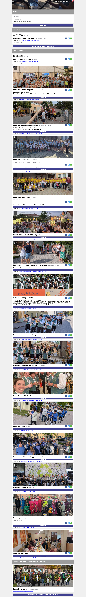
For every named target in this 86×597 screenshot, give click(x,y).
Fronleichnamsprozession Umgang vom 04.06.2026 (31, 339)
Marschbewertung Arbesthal (23, 298)
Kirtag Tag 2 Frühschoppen (23, 90)
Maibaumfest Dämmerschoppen (24, 457)
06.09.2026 (20, 35)
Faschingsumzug (19, 518)
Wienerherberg (42, 365)
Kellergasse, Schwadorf (54, 265)
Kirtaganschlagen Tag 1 (21, 197)
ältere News (43, 25)
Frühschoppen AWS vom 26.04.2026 (28, 491)
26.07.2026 (16, 16)
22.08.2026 (20, 56)
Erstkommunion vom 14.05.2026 (27, 430)
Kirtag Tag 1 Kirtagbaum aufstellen (25, 125)
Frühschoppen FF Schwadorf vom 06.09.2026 (30, 40)
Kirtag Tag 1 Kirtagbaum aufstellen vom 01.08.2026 (31, 133)
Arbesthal (36, 298)
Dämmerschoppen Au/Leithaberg (25, 235)
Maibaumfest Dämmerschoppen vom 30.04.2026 (31, 461)
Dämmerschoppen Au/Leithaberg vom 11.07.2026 (31, 239)
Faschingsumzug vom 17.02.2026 (27, 527)
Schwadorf (34, 159)
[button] (66, 38)
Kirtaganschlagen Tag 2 (21, 159)
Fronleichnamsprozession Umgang (25, 335)
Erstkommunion (19, 426)
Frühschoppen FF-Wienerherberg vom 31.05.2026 (31, 369)
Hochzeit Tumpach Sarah (22, 59)
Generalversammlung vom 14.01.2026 (28, 557)
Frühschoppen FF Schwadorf (23, 38)
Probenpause (18, 19)
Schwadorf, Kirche (33, 589)
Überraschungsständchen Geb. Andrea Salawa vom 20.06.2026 (34, 271)
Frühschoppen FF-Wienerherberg (25, 365)
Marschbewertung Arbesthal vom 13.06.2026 (30, 308)
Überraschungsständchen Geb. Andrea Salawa (30, 265)
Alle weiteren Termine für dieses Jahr (43, 46)
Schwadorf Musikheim (40, 89)
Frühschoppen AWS (20, 487)
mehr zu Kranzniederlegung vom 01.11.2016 (23, 591)
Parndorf (34, 59)
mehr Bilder (43, 97)
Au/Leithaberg (41, 235)
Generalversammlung (21, 553)
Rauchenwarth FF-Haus (44, 396)
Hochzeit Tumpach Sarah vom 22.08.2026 (29, 61)
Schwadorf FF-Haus (40, 38)
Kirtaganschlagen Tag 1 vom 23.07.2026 (29, 208)
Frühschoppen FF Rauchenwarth (25, 396)
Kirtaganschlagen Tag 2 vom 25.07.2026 (29, 171)
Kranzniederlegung (20, 589)
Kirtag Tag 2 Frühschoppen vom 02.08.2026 (29, 99)
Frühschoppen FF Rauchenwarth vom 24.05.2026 (31, 400)
